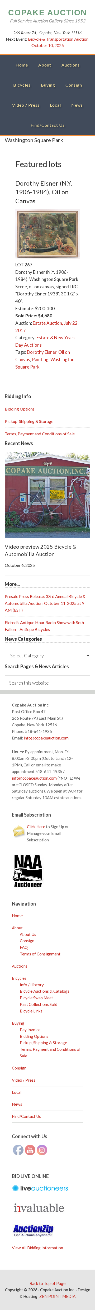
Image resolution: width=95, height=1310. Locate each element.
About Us (28, 934)
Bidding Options (20, 408)
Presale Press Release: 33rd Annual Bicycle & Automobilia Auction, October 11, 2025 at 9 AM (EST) (45, 603)
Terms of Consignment (40, 953)
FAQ (24, 947)
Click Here (36, 826)
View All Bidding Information (37, 1247)
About (17, 927)
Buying (18, 1023)
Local (16, 1092)
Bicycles (19, 978)
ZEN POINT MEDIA (57, 1296)
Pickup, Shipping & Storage (29, 421)
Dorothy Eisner (41, 352)
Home (17, 915)
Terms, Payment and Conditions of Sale (40, 433)
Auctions (19, 966)
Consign (27, 940)
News (17, 1104)
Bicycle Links (31, 1011)
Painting (40, 359)
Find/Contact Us (26, 1116)
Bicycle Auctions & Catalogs (44, 991)
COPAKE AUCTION (47, 12)
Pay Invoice (30, 1029)
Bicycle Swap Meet (36, 997)
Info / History (32, 984)
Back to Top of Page (47, 1283)
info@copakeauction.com (46, 738)
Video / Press (23, 1080)
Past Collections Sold (38, 1004)
